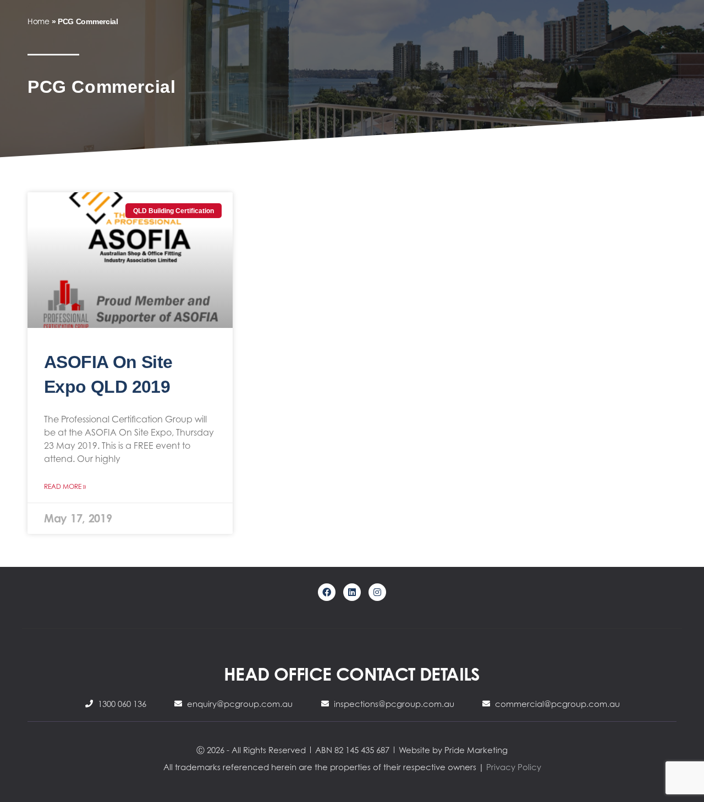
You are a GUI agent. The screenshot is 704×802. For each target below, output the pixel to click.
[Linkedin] (352, 592)
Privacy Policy (513, 767)
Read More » (65, 486)
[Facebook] (327, 592)
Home (39, 21)
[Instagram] (377, 592)
